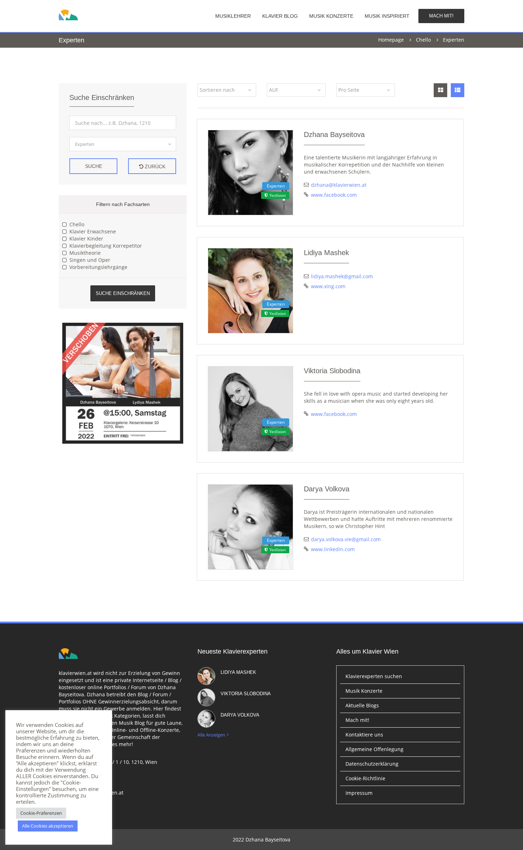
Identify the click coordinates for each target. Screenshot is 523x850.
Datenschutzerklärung (371, 763)
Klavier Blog (280, 16)
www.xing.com (328, 286)
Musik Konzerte (331, 16)
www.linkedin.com (333, 549)
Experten (276, 186)
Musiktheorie (85, 252)
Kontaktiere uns (364, 734)
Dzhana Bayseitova (334, 134)
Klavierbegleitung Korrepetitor (105, 245)
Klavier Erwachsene (92, 231)
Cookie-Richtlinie (365, 778)
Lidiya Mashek (326, 253)
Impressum (359, 793)
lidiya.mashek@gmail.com (342, 276)
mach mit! (441, 16)
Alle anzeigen (211, 735)
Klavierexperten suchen (373, 676)
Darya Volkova (326, 489)
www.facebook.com (334, 194)
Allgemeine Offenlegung (374, 749)
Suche (93, 166)
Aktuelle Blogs (362, 705)
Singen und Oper (89, 260)
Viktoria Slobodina (332, 371)
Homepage (391, 39)
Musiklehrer (233, 16)
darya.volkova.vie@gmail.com (346, 539)
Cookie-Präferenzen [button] (41, 813)
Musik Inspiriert (387, 16)
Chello (423, 39)
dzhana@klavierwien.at (338, 184)
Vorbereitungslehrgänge (98, 267)
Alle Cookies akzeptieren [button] (47, 826)
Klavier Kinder (86, 238)
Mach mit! (357, 720)
